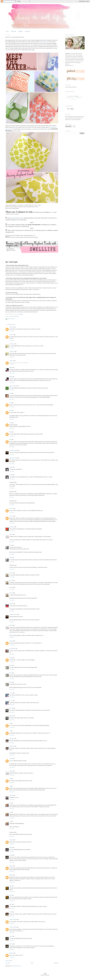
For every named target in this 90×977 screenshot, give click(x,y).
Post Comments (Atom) (16, 965)
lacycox (11, 693)
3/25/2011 (12, 799)
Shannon (11, 839)
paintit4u (11, 641)
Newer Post (7, 963)
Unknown (11, 327)
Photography (13, 31)
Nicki (10, 393)
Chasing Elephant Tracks (45, 41)
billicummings (12, 648)
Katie (10, 432)
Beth (57, 46)
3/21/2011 (12, 331)
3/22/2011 (12, 611)
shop (18, 271)
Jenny (10, 665)
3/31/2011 (12, 957)
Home (7, 31)
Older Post (56, 963)
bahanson (11, 953)
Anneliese (11, 795)
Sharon (10, 936)
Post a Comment (8, 960)
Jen (10, 778)
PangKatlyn (11, 738)
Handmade (20, 31)
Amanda (11, 603)
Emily (10, 904)
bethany (11, 534)
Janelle (10, 657)
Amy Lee (11, 508)
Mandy (10, 467)
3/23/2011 (12, 712)
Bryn (10, 402)
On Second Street (12, 919)
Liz (10, 803)
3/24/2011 (12, 782)
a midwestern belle (13, 450)
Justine (10, 847)
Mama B (11, 708)
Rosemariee (11, 526)
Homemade (27, 31)
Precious (11, 572)
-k (9, 723)
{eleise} (10, 758)
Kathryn (11, 865)
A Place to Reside (13, 385)
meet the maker (14, 316)
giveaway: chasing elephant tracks (14, 37)
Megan (10, 367)
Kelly (10, 886)
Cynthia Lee (11, 343)
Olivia (10, 545)
